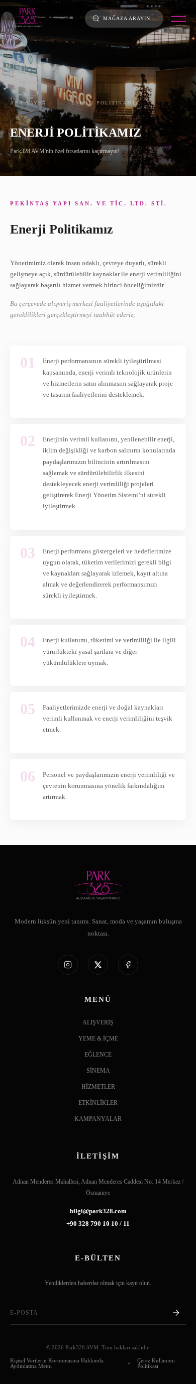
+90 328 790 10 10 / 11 (98, 1224)
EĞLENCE (98, 1055)
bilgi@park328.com (98, 1211)
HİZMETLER (98, 1087)
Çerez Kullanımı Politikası (156, 1363)
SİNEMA (98, 1071)
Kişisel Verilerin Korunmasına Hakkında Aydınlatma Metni (57, 1363)
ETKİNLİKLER (98, 1103)
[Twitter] (98, 965)
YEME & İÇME (98, 1038)
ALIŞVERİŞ (98, 1022)
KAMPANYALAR (98, 1119)
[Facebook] (128, 965)
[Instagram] (68, 965)
